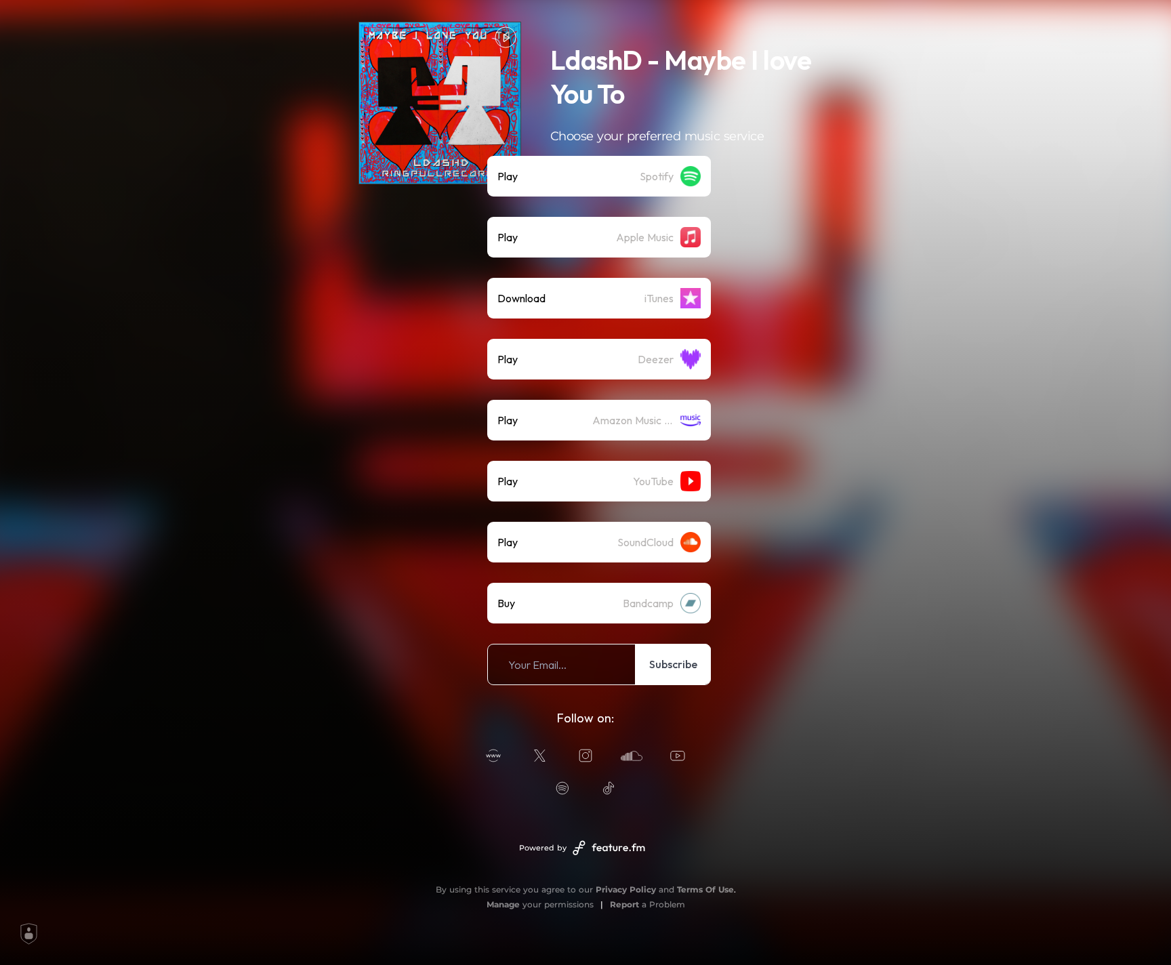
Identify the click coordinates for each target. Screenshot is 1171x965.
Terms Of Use (705, 889)
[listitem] (599, 176)
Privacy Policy (626, 889)
